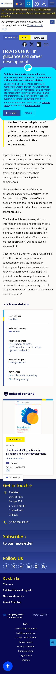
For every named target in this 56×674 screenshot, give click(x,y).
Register (44, 3)
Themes (8, 584)
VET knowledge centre (21, 343)
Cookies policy (26, 642)
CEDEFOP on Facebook (6, 566)
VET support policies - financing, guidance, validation (25, 349)
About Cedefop (12, 602)
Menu (52, 4)
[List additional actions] (22, 3)
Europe (16, 331)
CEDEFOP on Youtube (21, 566)
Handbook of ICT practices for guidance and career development (26, 451)
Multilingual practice (25, 633)
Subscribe (13, 536)
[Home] (7, 3)
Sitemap (26, 659)
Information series (14, 458)
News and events (13, 596)
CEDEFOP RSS (44, 566)
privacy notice (32, 105)
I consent (11, 113)
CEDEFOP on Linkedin (29, 566)
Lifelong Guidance (17, 362)
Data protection (25, 650)
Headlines (13, 319)
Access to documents (25, 637)
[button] (24, 44)
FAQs (25, 624)
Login (36, 3)
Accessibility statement (26, 628)
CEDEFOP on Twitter (14, 566)
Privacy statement (25, 646)
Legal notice (26, 655)
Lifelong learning (20, 379)
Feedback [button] (53, 642)
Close (52, 22)
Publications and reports (17, 590)
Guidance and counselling (24, 375)
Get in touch (15, 485)
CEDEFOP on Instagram (36, 566)
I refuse (27, 113)
